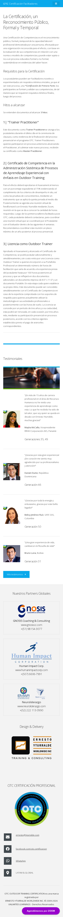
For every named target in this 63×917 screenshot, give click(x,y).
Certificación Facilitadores (20, 3)
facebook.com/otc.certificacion (31, 848)
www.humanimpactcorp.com (31, 670)
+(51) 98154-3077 (31, 629)
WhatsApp (21, 860)
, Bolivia (34, 552)
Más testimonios (15, 574)
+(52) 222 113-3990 (31, 710)
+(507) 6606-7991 (31, 674)
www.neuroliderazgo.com (31, 706)
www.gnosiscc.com (31, 625)
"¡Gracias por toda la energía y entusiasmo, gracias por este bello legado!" (41, 504)
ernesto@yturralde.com (27, 835)
